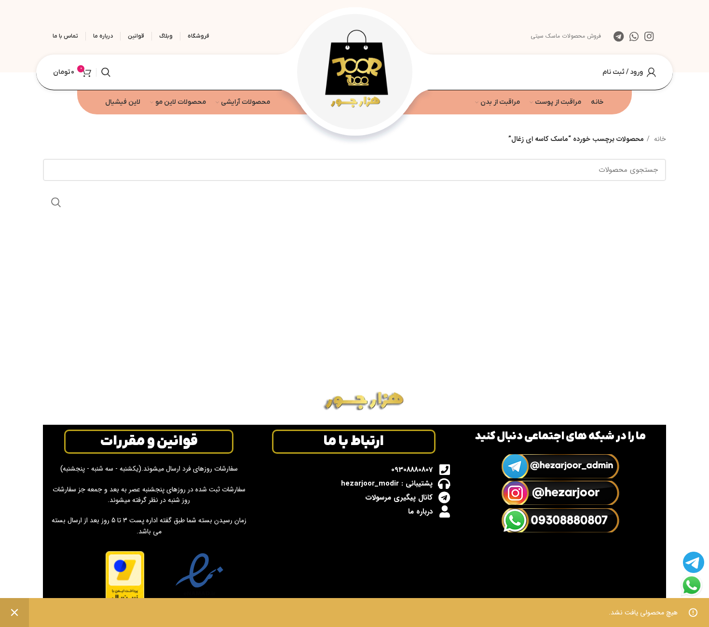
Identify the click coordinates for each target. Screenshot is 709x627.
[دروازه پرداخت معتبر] (125, 578)
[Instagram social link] (648, 36)
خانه (659, 139)
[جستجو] (105, 72)
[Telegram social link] (619, 36)
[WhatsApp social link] (634, 36)
